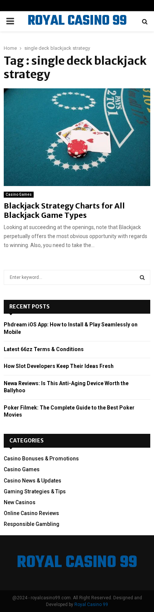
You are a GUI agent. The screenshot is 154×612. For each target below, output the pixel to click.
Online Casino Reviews (31, 513)
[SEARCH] (142, 277)
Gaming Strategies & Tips (35, 491)
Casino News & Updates (32, 481)
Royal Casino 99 (91, 604)
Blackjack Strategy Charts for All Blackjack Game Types (64, 210)
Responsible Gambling (31, 524)
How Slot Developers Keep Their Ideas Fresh (59, 366)
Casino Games (19, 194)
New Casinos (20, 502)
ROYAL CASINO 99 (77, 21)
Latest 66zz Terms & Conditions (44, 349)
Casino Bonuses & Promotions (41, 459)
